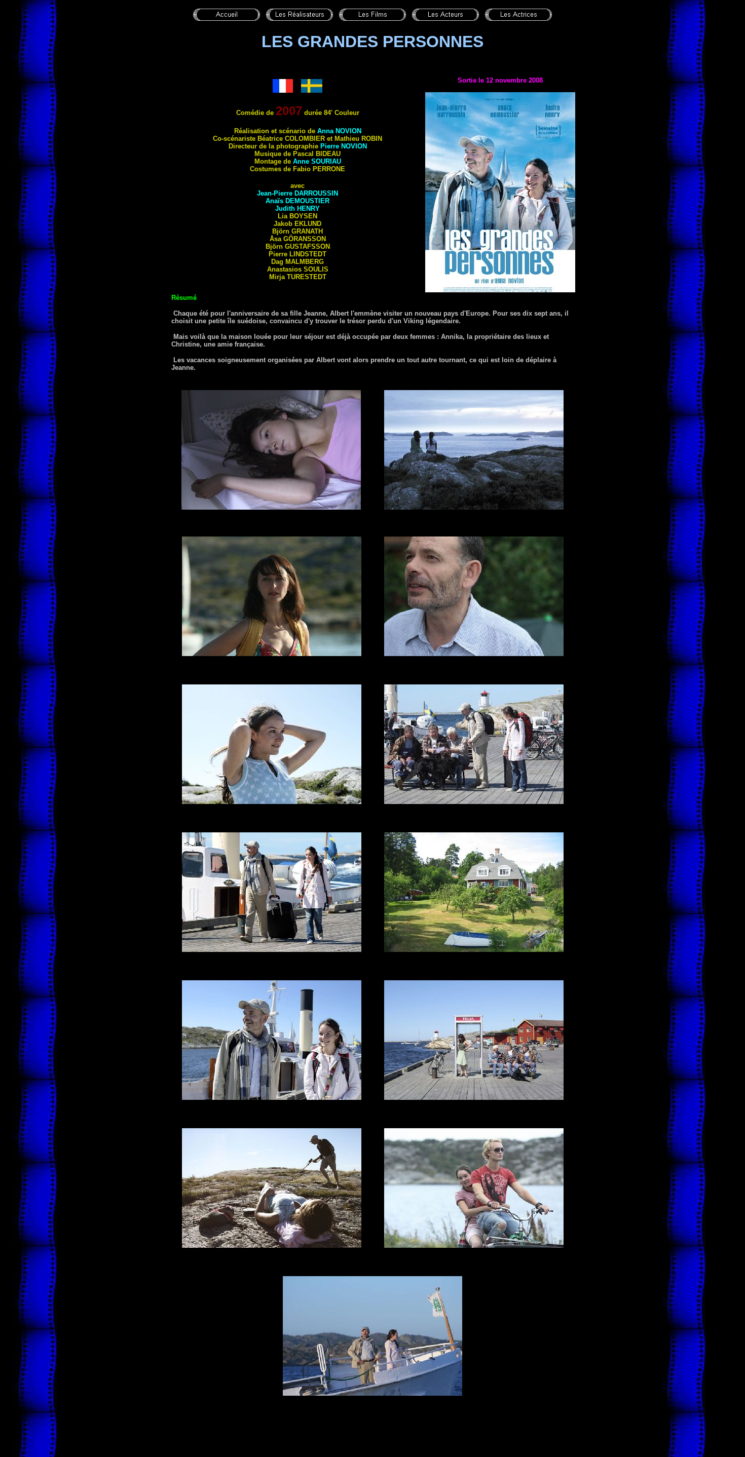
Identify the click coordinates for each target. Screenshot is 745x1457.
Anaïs (297, 201)
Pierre (343, 146)
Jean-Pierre (297, 193)
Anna (339, 131)
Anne (317, 161)
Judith (297, 208)
